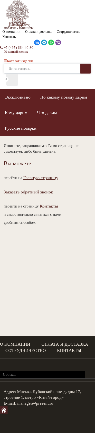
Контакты (9, 37)
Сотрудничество (68, 31)
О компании (11, 31)
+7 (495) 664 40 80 (18, 48)
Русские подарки (21, 128)
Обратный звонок (16, 51)
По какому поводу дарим (63, 97)
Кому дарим (16, 112)
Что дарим (47, 112)
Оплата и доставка (38, 31)
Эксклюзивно (17, 97)
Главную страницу (40, 177)
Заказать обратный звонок (28, 192)
